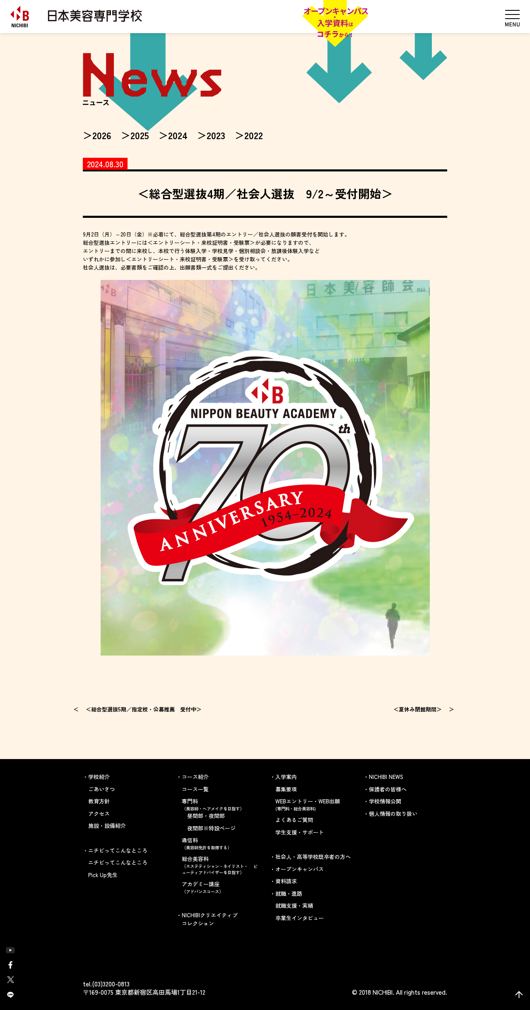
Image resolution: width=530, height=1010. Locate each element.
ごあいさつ (101, 789)
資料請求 (286, 881)
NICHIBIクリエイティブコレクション (210, 919)
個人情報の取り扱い (393, 813)
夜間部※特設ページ (211, 828)
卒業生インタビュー (299, 918)
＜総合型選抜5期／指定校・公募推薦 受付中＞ (144, 709)
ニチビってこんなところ (117, 862)
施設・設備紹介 (107, 825)
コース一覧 (195, 789)
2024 (178, 135)
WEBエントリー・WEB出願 (307, 804)
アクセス (99, 813)
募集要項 (286, 789)
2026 (101, 135)
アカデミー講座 (202, 887)
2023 (216, 135)
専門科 (213, 804)
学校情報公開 (385, 801)
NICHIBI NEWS (386, 777)
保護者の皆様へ (388, 789)
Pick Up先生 (103, 875)
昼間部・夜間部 (206, 816)
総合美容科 (220, 865)
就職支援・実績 (294, 905)
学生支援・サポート (299, 832)
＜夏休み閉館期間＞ (417, 709)
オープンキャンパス (299, 869)
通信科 (206, 843)
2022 (253, 135)
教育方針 (99, 801)
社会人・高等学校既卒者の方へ (313, 857)
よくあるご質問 (294, 820)
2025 (139, 135)
